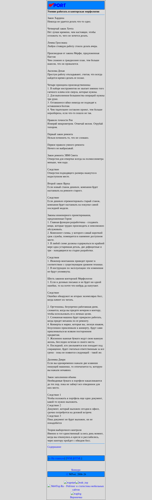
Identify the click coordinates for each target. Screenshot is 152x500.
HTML (77, 458)
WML (70, 458)
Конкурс (76, 469)
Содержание (54, 446)
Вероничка (76, 497)
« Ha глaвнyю (56, 458)
